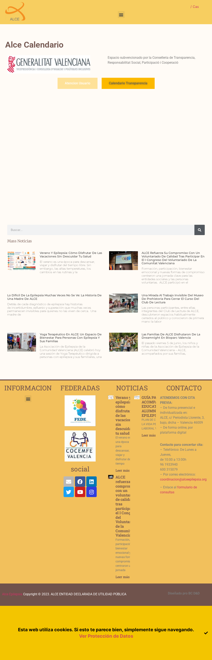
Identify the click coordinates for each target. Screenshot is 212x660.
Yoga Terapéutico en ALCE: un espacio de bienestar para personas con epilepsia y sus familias (71, 337)
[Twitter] (69, 492)
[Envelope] (69, 481)
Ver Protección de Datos (106, 636)
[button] (121, 14)
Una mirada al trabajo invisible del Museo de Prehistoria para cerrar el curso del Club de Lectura (173, 298)
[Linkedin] (91, 481)
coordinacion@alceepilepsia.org (183, 479)
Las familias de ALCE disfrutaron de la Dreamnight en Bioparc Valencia (171, 336)
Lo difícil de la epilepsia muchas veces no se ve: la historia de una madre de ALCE (54, 297)
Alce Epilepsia (12, 594)
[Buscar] (199, 230)
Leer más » (124, 470)
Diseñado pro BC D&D (184, 593)
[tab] (78, 83)
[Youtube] (80, 492)
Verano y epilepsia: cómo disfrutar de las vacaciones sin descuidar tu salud (71, 254)
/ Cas (194, 7)
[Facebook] (80, 481)
